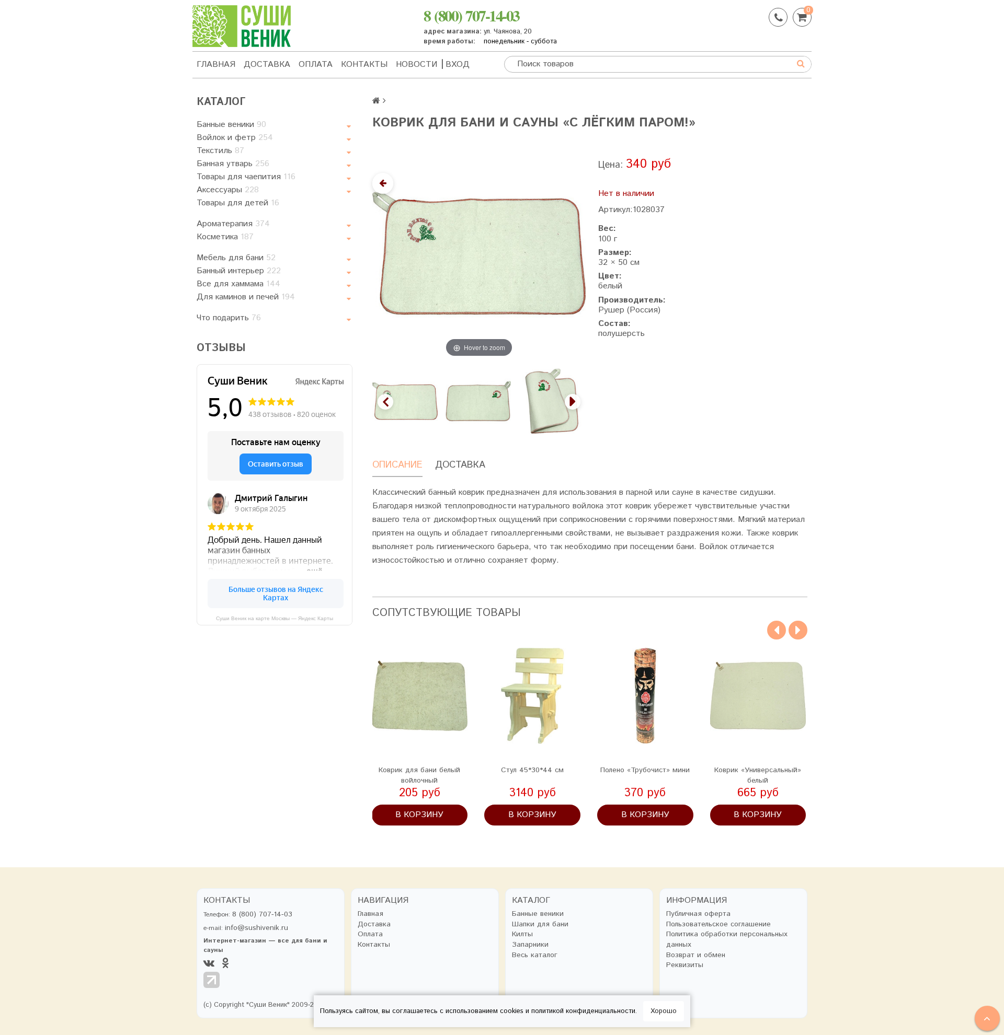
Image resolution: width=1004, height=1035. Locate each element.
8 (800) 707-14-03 (471, 15)
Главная (216, 65)
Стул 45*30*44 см (532, 770)
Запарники (530, 945)
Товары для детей (238, 203)
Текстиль (220, 151)
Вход (458, 65)
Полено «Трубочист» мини (645, 770)
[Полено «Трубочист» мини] (645, 696)
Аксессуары (228, 190)
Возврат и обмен (695, 955)
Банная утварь (233, 164)
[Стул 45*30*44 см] (532, 696)
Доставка (267, 65)
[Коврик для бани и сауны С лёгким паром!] (552, 401)
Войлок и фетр (235, 138)
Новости (416, 65)
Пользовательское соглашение (718, 924)
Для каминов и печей (246, 297)
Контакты (364, 65)
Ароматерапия (233, 224)
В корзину (419, 815)
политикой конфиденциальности (583, 1011)
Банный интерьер (239, 271)
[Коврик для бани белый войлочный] (420, 696)
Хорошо (664, 1011)
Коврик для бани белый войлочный (419, 775)
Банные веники (231, 125)
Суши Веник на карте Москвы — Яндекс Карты (274, 618)
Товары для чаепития (246, 177)
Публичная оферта (698, 914)
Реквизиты (684, 965)
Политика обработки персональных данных (727, 939)
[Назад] (382, 183)
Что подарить (229, 318)
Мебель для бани (236, 258)
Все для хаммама (238, 284)
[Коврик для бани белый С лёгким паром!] (405, 401)
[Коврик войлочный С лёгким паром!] (478, 401)
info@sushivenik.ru (256, 928)
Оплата (316, 65)
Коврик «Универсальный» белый (757, 775)
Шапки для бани (540, 924)
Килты (522, 934)
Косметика (225, 237)
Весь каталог (534, 955)
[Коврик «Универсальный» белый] (758, 696)
